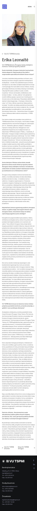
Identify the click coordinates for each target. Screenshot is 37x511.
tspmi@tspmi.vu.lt (7, 473)
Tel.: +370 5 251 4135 (8, 488)
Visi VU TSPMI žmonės (12, 54)
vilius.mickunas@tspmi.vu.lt (9, 486)
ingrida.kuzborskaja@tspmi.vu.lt (11, 499)
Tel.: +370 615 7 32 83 (8, 502)
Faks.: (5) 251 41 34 (7, 477)
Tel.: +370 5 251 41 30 (8, 475)
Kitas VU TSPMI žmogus (23, 447)
